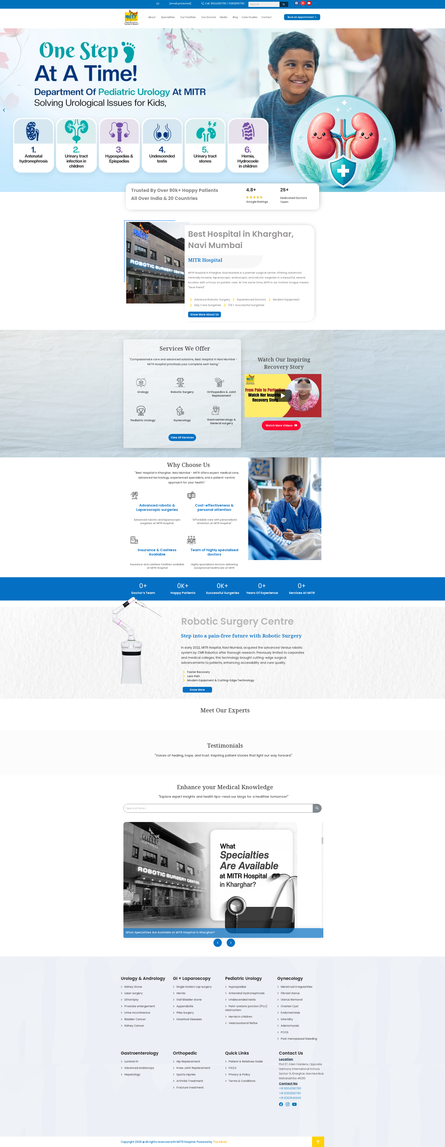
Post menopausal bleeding (299, 1039)
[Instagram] (302, 3)
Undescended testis (242, 1000)
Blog (235, 17)
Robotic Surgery (182, 392)
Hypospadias (237, 987)
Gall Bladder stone (189, 1000)
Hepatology (132, 1074)
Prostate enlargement (139, 1006)
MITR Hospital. (186, 1142)
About (152, 17)
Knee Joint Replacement (193, 1068)
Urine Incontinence (137, 1013)
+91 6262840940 (290, 1098)
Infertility (287, 1019)
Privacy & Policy (239, 1074)
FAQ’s (232, 1068)
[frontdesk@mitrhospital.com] (157, 3)
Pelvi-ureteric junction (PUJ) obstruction (246, 1008)
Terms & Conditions (242, 1081)
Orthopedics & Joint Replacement (221, 394)
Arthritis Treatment (189, 1081)
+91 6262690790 (290, 1093)
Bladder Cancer (135, 1019)
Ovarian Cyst (289, 1006)
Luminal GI (131, 1061)
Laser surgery (133, 993)
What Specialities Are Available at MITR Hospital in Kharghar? (171, 932)
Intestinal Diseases (189, 1019)
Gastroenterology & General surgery (221, 421)
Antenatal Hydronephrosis (247, 993)
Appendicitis (184, 1006)
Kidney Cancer (134, 1026)
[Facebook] (296, 3)
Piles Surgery (185, 1013)
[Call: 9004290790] (202, 3)
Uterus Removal (291, 1000)
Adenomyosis (290, 1026)
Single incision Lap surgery (194, 987)
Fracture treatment (190, 1088)
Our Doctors (208, 17)
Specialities (168, 17)
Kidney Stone (133, 987)
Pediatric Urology (143, 420)
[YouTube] (294, 1104)
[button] (152, 17)
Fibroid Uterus (290, 993)
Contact (266, 17)
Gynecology (182, 420)
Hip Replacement (188, 1061)
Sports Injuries (186, 1074)
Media (223, 17)
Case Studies (249, 17)
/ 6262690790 (235, 3)
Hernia (180, 993)
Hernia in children (240, 1017)
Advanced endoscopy (139, 1068)
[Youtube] (309, 3)
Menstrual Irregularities (296, 987)
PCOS (284, 1032)
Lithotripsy (131, 1000)
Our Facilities (188, 17)
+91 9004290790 (290, 1088)
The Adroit (220, 1142)
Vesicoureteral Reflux (243, 1023)
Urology (143, 392)
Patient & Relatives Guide (246, 1061)
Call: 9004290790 (215, 3)
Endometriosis (290, 1013)
